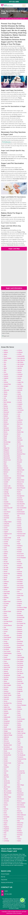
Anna (5, 380)
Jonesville (6, 800)
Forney (5, 641)
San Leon (19, 671)
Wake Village (20, 785)
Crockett (6, 541)
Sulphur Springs (21, 733)
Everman (6, 617)
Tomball (19, 761)
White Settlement (21, 814)
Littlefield (19, 398)
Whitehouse (20, 816)
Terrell (18, 745)
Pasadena (19, 545)
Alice (5, 362)
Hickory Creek (7, 729)
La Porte (19, 354)
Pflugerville (20, 567)
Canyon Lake (7, 485)
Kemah (5, 814)
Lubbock (19, 412)
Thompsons (20, 757)
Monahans (20, 483)
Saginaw (19, 655)
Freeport (6, 655)
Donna (5, 585)
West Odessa (20, 804)
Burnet (5, 474)
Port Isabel (20, 583)
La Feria (6, 838)
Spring (19, 723)
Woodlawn (20, 832)
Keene (5, 810)
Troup (18, 765)
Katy (5, 806)
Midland (19, 466)
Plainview (19, 575)
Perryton (19, 565)
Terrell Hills (20, 747)
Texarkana (19, 749)
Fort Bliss (6, 643)
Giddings (6, 679)
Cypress (6, 551)
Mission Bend (20, 479)
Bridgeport (6, 450)
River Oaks (20, 625)
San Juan (19, 669)
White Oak (19, 812)
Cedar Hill (6, 493)
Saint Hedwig (20, 657)
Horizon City (7, 753)
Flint (5, 633)
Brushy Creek (7, 460)
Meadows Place (21, 454)
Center (5, 499)
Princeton (19, 601)
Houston (6, 757)
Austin (5, 396)
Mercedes (19, 460)
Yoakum (19, 838)
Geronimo (6, 677)
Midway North (20, 470)
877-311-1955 (14, 2)
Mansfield (19, 428)
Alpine (5, 368)
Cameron (6, 476)
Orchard (19, 523)
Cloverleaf (6, 517)
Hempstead (7, 721)
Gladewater (7, 683)
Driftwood (6, 587)
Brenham (6, 444)
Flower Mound (7, 637)
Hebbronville (7, 717)
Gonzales (6, 687)
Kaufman (6, 808)
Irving (5, 779)
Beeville (6, 420)
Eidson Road (7, 601)
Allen (5, 366)
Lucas (18, 414)
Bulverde (6, 468)
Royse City (20, 649)
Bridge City (6, 448)
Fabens (6, 619)
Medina (19, 456)
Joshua (5, 802)
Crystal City (7, 545)
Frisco (5, 661)
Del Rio (6, 565)
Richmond (19, 619)
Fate (5, 627)
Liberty (19, 392)
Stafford (19, 725)
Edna (5, 599)
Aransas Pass (7, 384)
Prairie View (20, 595)
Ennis (5, 613)
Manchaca (19, 424)
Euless (5, 615)
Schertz (19, 685)
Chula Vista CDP (8, 507)
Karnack (6, 804)
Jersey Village (7, 797)
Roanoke (19, 627)
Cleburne (6, 513)
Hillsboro (6, 739)
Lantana (19, 378)
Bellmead (6, 424)
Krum (5, 834)
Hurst (5, 769)
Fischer (5, 631)
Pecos (18, 559)
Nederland (20, 499)
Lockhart (19, 406)
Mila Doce (19, 472)
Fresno (5, 657)
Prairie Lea (20, 593)
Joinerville (6, 799)
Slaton (18, 713)
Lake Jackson (20, 364)
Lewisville (19, 390)
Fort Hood (6, 645)
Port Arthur (20, 581)
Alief (5, 364)
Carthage (6, 491)
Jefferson (6, 795)
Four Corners (7, 651)
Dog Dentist (4, 879)
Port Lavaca (20, 585)
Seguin (19, 695)
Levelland (19, 388)
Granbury (6, 691)
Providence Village (22, 607)
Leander (19, 384)
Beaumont (6, 412)
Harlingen (6, 713)
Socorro (19, 717)
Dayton (5, 559)
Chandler (6, 501)
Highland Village (8, 735)
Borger (5, 436)
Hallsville (6, 705)
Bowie (5, 438)
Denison (6, 569)
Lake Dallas (20, 362)
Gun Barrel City (7, 703)
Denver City (7, 573)
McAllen (19, 448)
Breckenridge (7, 442)
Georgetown (7, 675)
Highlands (6, 737)
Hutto (5, 773)
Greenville (6, 699)
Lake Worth (20, 366)
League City (20, 382)
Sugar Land (7, 18)
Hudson (6, 759)
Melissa (19, 458)
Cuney (5, 549)
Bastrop (6, 406)
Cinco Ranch (7, 511)
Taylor (18, 741)
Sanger (19, 675)
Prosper (19, 605)
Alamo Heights (7, 358)
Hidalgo (6, 731)
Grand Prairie (7, 693)
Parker (19, 543)
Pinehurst (19, 571)
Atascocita (6, 390)
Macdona (19, 422)
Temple (19, 743)
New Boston (20, 501)
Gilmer (5, 681)
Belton (5, 426)
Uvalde (19, 775)
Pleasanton (20, 579)
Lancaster (19, 376)
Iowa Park (6, 777)
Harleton (6, 711)
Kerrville (6, 820)
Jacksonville (7, 783)
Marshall (19, 438)
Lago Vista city (21, 360)
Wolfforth (19, 830)
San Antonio (20, 661)
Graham (6, 689)
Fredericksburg (7, 653)
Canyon (6, 483)
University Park (21, 773)
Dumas (5, 589)
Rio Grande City (21, 623)
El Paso (6, 605)
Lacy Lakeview (21, 358)
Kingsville (6, 830)
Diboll (5, 579)
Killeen (5, 824)
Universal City (20, 771)
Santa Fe (19, 679)
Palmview (19, 531)
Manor (18, 426)
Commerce (6, 525)
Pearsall (19, 551)
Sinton (18, 711)
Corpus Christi (7, 537)
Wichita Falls (20, 818)
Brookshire (6, 452)
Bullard (5, 466)
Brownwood (7, 458)
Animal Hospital (5, 874)
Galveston (6, 669)
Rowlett (19, 647)
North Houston (21, 511)
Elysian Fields (7, 611)
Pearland (19, 549)
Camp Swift (7, 479)
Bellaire (6, 422)
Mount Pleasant (21, 487)
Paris (18, 541)
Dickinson (6, 581)
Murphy (19, 493)
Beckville (6, 414)
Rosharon (19, 643)
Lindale (19, 394)
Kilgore (5, 822)
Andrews (6, 376)
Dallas (5, 555)
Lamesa (19, 372)
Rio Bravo (19, 621)
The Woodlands (21, 755)
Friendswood (7, 659)
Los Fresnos (20, 410)
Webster (19, 797)
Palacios (19, 527)
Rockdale (19, 633)
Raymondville (20, 609)
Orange (19, 521)
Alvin (5, 372)
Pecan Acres (20, 553)
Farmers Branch (8, 625)
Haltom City (7, 707)
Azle (5, 398)
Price (18, 597)
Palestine (19, 529)
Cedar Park (6, 495)
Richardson (20, 615)
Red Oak (19, 611)
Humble (6, 761)
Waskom (19, 789)
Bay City (6, 408)
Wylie (18, 836)
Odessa (19, 517)
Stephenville (20, 729)
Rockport (19, 635)
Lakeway (19, 370)
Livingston (19, 404)
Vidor (18, 781)
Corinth (5, 535)
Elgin (5, 607)
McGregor (19, 450)
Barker (5, 404)
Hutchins (6, 771)
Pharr (18, 569)
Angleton (6, 378)
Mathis (19, 442)
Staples (19, 727)
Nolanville (19, 509)
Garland (6, 671)
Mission (19, 478)
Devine (5, 577)
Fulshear (6, 663)
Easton (5, 595)
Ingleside (6, 775)
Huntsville (6, 767)
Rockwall (19, 637)
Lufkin (18, 416)
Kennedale (6, 816)
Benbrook (6, 428)
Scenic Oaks (20, 683)
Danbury (6, 557)
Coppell (6, 531)
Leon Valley (20, 386)
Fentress (6, 629)
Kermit (5, 818)
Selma (18, 697)
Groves (5, 701)
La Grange (6, 840)
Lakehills (19, 368)
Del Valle (6, 567)
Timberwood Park (21, 759)
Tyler (18, 769)
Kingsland (6, 828)
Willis (18, 820)
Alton (5, 370)
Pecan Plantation (21, 557)
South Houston (21, 719)
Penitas (19, 561)
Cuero (5, 547)
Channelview (7, 503)
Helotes (6, 719)
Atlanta (5, 394)
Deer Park (6, 563)
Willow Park (20, 822)
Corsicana (6, 539)
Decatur (6, 561)
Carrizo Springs (8, 487)
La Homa (19, 350)
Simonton (19, 709)
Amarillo (6, 374)
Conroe (5, 527)
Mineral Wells (20, 476)
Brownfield (6, 454)
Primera (19, 599)
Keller (5, 812)
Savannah (19, 681)
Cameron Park (7, 478)
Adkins (5, 354)
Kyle (5, 836)
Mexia (18, 464)
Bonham (6, 434)
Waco (18, 783)
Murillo (19, 491)
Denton (5, 571)
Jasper (5, 785)
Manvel (19, 430)
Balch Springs (7, 402)
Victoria (19, 779)
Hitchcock (6, 741)
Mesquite (19, 462)
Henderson (6, 723)
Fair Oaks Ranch (8, 621)
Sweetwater (20, 737)
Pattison (19, 547)
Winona (19, 828)
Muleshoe (19, 489)
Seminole (19, 701)
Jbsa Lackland (7, 791)
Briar (5, 446)
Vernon (19, 777)
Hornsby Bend (7, 755)
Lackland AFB (20, 356)
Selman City (20, 699)
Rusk (18, 651)
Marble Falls (20, 432)
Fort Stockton (7, 647)
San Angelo (20, 659)
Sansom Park (20, 677)
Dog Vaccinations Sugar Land (18, 18)
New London (20, 505)
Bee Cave (6, 418)
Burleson (6, 472)
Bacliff (5, 400)
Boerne (5, 432)
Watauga (19, 791)
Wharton (19, 810)
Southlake (19, 721)
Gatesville (6, 673)
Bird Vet (3, 876)
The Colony (20, 753)
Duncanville (7, 591)
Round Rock (20, 645)
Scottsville (19, 687)
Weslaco (19, 800)
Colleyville (6, 523)
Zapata (19, 840)
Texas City (19, 751)
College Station (8, 521)
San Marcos (20, 673)
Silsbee (19, 707)
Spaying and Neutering (7, 882)
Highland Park (7, 733)
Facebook (19, 913)
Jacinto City (7, 781)
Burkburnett (7, 470)
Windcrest (19, 826)
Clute (5, 519)
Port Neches (20, 587)
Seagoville (20, 691)
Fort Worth (6, 649)
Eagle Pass (7, 593)
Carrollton (6, 489)
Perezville (19, 563)
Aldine (5, 360)
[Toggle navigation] (24, 5)
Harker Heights (7, 709)
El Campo (6, 603)
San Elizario (20, 665)
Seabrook (19, 689)
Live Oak (19, 400)
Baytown (6, 410)
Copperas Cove (8, 533)
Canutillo (6, 481)
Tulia (18, 767)
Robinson (19, 629)
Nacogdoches (20, 495)
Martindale (20, 440)
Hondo (5, 751)
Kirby (5, 832)
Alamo (5, 356)
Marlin (18, 436)
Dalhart (5, 553)
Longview (19, 408)
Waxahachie (20, 793)
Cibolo (5, 509)
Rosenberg (20, 641)
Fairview (6, 623)
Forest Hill (6, 639)
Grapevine (6, 697)
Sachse (19, 653)
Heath (5, 715)
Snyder (19, 715)
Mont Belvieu (20, 485)
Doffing (5, 583)
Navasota (19, 497)
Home (2, 18)
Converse (6, 529)
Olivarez (19, 519)
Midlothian (19, 468)
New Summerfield (21, 507)
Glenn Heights (7, 685)
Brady (5, 440)
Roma (18, 639)
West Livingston (21, 802)
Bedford (6, 416)
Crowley (6, 543)
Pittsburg (19, 573)
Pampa (19, 539)
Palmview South (21, 533)
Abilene (6, 350)
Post (18, 591)
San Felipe (20, 667)
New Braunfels (21, 503)
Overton (19, 525)
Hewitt (5, 727)
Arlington (6, 386)
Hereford (6, 725)
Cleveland (6, 515)
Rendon (19, 613)
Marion (19, 434)
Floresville (6, 635)
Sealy (18, 693)
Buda (5, 464)
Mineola (19, 474)
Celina (5, 497)
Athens (5, 392)
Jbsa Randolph (7, 793)
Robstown (19, 631)
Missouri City (20, 481)
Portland (19, 589)
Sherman (19, 703)
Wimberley (20, 824)
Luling (18, 418)
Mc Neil (19, 444)
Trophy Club (20, 763)
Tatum (18, 739)
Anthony (6, 382)
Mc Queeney (20, 446)
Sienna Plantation (21, 705)
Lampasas (19, 374)
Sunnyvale (20, 735)
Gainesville (6, 665)
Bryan (5, 462)
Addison (6, 352)
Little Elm (19, 396)
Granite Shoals (7, 695)
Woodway (19, 834)
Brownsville (7, 456)
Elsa (5, 609)
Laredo (19, 380)
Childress (6, 505)
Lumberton (20, 420)
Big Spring (6, 430)
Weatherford (20, 795)
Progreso (19, 603)
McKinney (19, 452)
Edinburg (6, 597)
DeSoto (6, 575)
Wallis (18, 787)
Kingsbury (6, 826)
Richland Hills (20, 617)
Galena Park (7, 667)
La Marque (20, 352)
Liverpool (19, 402)
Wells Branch (20, 799)
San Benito (20, 663)
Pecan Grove (20, 555)
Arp (4, 388)
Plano (18, 577)
